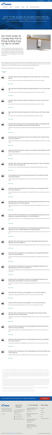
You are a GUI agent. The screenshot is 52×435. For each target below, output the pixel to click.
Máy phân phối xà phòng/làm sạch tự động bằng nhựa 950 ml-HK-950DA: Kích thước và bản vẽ (29, 351)
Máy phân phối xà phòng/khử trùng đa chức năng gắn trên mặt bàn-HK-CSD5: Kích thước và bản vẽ (29, 150)
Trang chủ (5, 7)
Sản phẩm (17, 7)
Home (6, 21)
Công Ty (11, 7)
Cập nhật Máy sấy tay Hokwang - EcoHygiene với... (32, 425)
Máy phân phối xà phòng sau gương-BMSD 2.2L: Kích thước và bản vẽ (27, 292)
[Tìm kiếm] (38, 0)
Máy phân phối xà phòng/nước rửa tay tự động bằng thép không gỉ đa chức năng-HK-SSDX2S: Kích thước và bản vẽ (28, 202)
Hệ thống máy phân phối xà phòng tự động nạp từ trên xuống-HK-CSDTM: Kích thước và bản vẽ (28, 175)
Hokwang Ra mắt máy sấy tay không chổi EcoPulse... (32, 409)
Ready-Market (48, 433)
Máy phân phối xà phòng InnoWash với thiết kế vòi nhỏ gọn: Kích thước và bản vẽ (28, 101)
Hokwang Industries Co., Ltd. (11, 433)
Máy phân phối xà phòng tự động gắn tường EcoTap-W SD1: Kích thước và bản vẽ (29, 89)
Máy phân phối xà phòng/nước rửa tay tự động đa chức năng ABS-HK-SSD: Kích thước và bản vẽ (28, 189)
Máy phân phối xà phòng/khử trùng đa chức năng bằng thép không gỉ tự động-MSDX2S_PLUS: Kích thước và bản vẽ (28, 266)
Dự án (22, 7)
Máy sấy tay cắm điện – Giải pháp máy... (32, 414)
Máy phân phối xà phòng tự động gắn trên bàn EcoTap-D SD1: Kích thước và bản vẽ (28, 77)
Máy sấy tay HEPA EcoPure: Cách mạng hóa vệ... (32, 420)
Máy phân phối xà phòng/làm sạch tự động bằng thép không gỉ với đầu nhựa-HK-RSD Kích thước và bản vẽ (27, 313)
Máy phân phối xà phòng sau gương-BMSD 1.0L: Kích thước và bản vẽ (27, 302)
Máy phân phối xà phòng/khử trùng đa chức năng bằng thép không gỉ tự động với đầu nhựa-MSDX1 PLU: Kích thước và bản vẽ (28, 280)
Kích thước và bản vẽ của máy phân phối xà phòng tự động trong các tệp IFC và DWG (32, 21)
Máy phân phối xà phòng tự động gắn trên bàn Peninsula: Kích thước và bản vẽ (28, 112)
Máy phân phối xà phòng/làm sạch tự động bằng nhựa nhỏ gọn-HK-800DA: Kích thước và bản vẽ (28, 340)
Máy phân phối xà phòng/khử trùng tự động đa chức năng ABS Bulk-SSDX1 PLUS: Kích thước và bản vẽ (28, 253)
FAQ (27, 7)
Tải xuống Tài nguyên (14, 21)
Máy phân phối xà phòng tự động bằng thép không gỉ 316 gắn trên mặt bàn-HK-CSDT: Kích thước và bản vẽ (29, 164)
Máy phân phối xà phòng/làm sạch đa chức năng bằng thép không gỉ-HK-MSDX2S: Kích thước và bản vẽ (28, 241)
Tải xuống (11, 83)
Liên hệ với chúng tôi (34, 7)
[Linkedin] (4, 414)
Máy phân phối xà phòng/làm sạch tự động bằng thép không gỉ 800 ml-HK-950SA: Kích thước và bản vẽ (28, 326)
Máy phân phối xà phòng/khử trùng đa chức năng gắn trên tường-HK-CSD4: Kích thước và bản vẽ (28, 137)
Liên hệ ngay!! (45, 398)
